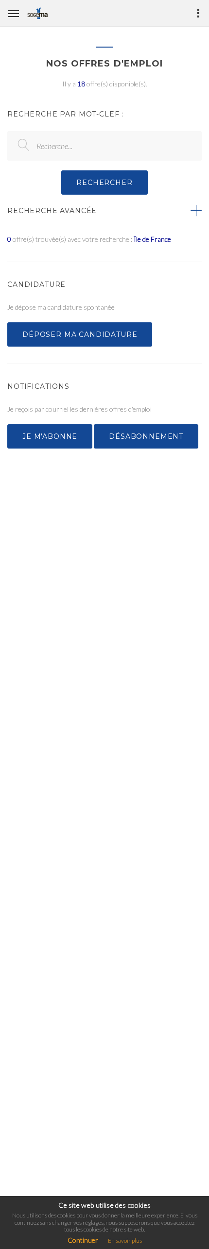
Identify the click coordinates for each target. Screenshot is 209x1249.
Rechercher (104, 182)
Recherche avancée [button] (52, 210)
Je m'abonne (49, 436)
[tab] (104, 210)
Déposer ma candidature (79, 334)
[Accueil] (37, 13)
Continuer (83, 1240)
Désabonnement (146, 436)
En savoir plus (125, 1240)
